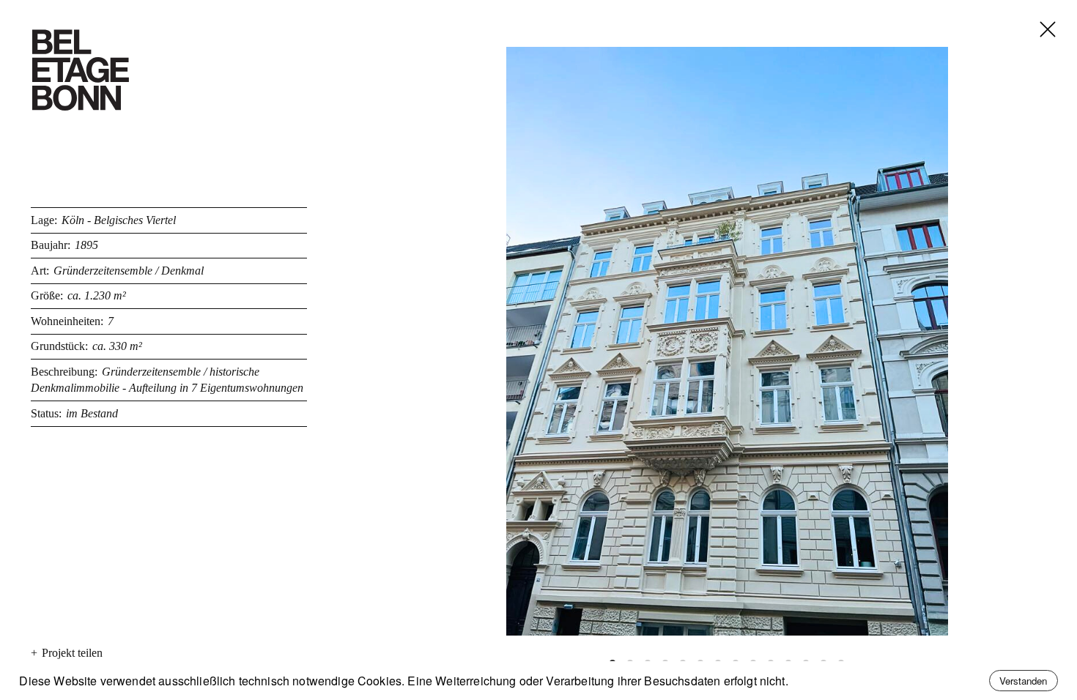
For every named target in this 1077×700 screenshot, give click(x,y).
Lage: (44, 220)
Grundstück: (59, 346)
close (1036, 12)
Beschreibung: (64, 371)
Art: (40, 270)
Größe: (47, 295)
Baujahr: (50, 245)
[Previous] (542, 341)
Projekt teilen (67, 653)
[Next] (912, 341)
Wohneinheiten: (67, 321)
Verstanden (1023, 681)
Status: (46, 413)
